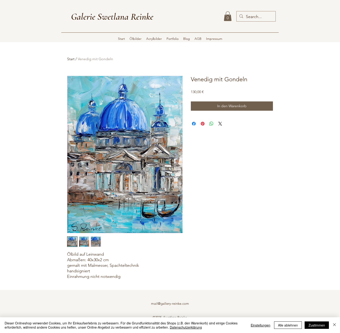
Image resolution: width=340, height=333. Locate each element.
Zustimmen (317, 325)
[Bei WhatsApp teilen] (211, 123)
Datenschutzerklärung (186, 327)
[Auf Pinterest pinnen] (202, 123)
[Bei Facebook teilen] (194, 123)
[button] (228, 16)
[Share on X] (220, 123)
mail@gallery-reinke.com (170, 303)
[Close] (334, 325)
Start (70, 59)
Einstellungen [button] (260, 325)
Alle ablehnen (288, 325)
